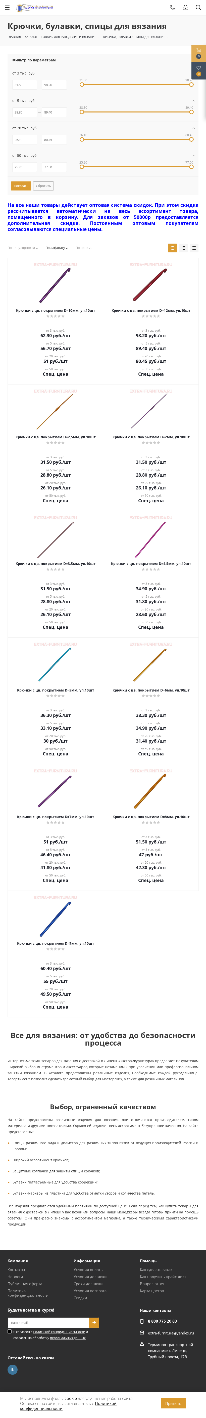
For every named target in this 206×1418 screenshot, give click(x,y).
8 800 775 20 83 (162, 1321)
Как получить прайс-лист (163, 1276)
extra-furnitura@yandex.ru (171, 1332)
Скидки (80, 1297)
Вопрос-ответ (152, 1283)
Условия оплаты (89, 1269)
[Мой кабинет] (185, 7)
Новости (15, 1276)
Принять (173, 1403)
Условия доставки (90, 1276)
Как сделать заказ (156, 1269)
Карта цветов (152, 1290)
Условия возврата (90, 1290)
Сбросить (43, 185)
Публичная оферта (25, 1283)
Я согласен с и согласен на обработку (50, 1334)
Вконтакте (13, 1370)
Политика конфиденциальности (28, 1293)
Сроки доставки (88, 1283)
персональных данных (68, 1337)
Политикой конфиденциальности (59, 1331)
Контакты (16, 1269)
